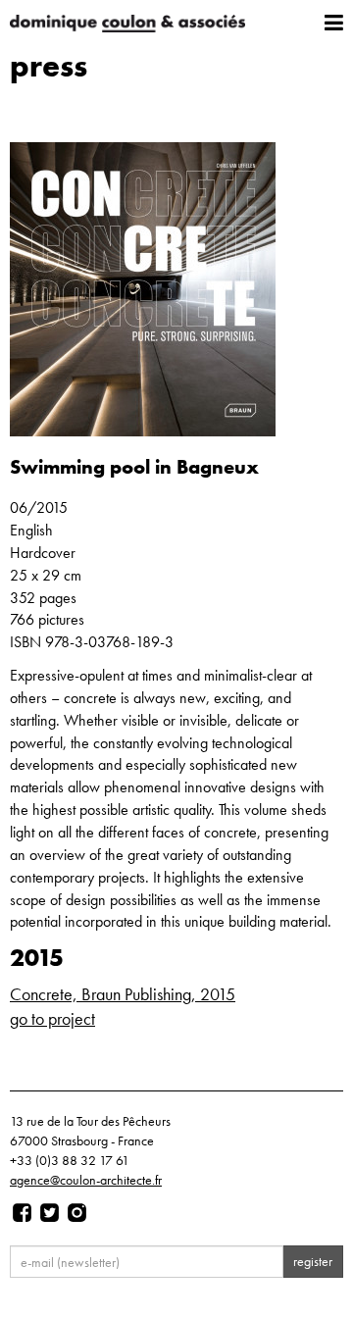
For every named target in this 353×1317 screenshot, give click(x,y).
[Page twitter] (49, 1213)
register (312, 1261)
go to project (52, 1018)
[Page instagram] (77, 1213)
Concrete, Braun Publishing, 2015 (122, 994)
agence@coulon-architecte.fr (86, 1180)
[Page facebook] (22, 1213)
